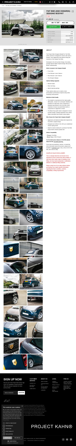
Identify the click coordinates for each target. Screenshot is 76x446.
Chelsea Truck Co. (44, 384)
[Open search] (66, 2)
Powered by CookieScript (12, 442)
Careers (43, 390)
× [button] (22, 406)
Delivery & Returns (32, 386)
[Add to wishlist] (72, 11)
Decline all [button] (17, 437)
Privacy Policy (56, 384)
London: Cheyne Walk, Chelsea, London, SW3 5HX (68, 382)
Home (3, 5)
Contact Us (32, 383)
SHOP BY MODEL (28, 1)
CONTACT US (55, 147)
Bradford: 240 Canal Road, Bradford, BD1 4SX (67, 388)
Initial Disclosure (55, 391)
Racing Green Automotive (44, 387)
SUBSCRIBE (21, 392)
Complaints (32, 388)
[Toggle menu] (3, 2)
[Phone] (59, 2)
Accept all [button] (7, 437)
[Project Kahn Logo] (13, 2)
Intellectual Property (55, 387)
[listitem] (11, 57)
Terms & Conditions (55, 382)
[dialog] (12, 425)
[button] (22, 24)
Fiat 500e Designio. (58, 141)
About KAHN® (44, 381)
